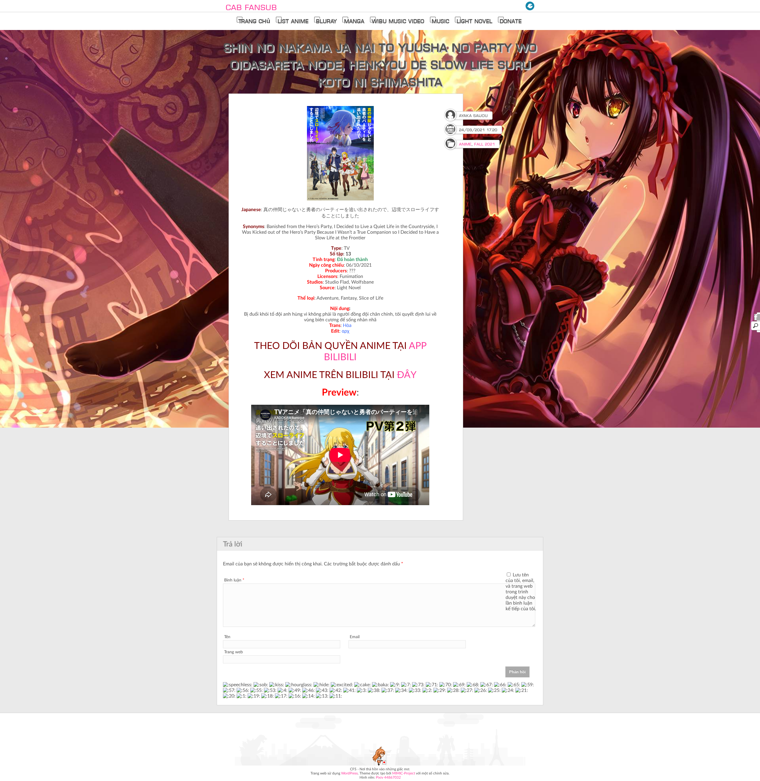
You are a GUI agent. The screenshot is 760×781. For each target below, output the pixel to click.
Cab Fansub (251, 7)
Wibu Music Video (398, 21)
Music (440, 21)
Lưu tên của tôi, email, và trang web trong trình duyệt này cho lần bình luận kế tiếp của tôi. (521, 592)
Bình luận (234, 580)
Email (355, 637)
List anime (293, 21)
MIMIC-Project (403, 773)
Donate (511, 21)
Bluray (326, 21)
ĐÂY (407, 375)
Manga (354, 21)
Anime (465, 144)
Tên (227, 637)
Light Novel (474, 21)
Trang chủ (254, 21)
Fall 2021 (484, 144)
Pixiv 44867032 (388, 777)
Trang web (233, 652)
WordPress (349, 773)
